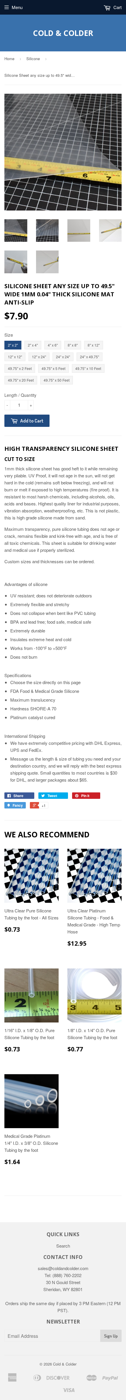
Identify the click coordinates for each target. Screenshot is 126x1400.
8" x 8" (73, 344)
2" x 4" (33, 344)
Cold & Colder (63, 33)
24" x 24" (63, 356)
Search (63, 1246)
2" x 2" (13, 344)
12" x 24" (39, 356)
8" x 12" (94, 344)
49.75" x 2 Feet (20, 368)
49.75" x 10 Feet (88, 368)
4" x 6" (53, 344)
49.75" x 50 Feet (56, 380)
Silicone (33, 58)
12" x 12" (15, 356)
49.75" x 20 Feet (21, 380)
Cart (117, 7)
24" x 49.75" (89, 356)
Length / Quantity (20, 395)
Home (9, 58)
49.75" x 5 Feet (53, 368)
